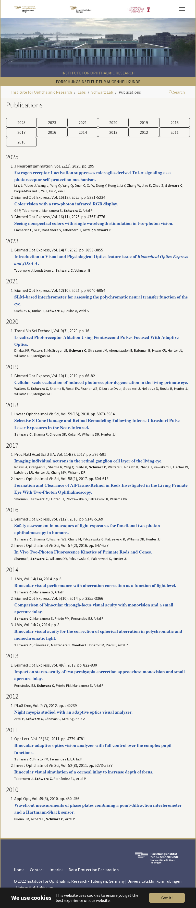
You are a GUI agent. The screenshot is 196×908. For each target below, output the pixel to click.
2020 (113, 122)
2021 (83, 122)
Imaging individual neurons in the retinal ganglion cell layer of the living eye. (88, 460)
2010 (21, 142)
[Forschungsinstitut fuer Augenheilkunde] (25, 9)
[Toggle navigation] (182, 9)
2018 (174, 122)
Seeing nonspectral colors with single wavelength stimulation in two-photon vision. (93, 223)
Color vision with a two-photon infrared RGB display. (66, 203)
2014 (83, 132)
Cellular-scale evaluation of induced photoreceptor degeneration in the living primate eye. (101, 382)
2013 (113, 132)
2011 (174, 132)
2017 (21, 132)
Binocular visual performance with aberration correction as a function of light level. (95, 585)
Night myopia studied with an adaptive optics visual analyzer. (73, 711)
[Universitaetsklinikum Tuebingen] (81, 9)
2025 (21, 122)
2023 (52, 122)
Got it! (167, 897)
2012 (144, 132)
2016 (52, 132)
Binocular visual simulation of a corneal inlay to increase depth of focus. (83, 771)
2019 (144, 122)
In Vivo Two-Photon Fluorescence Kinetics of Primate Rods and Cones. (83, 551)
